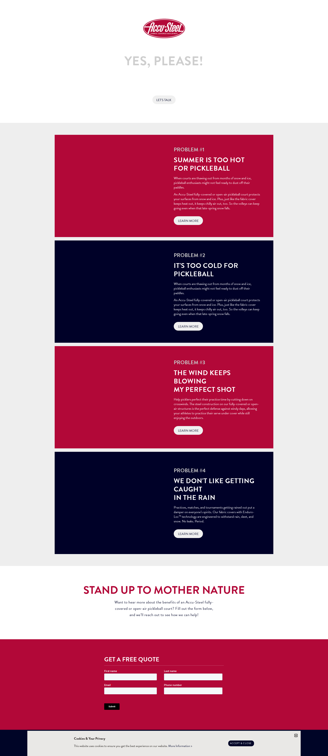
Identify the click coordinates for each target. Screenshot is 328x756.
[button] (296, 735)
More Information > (180, 746)
